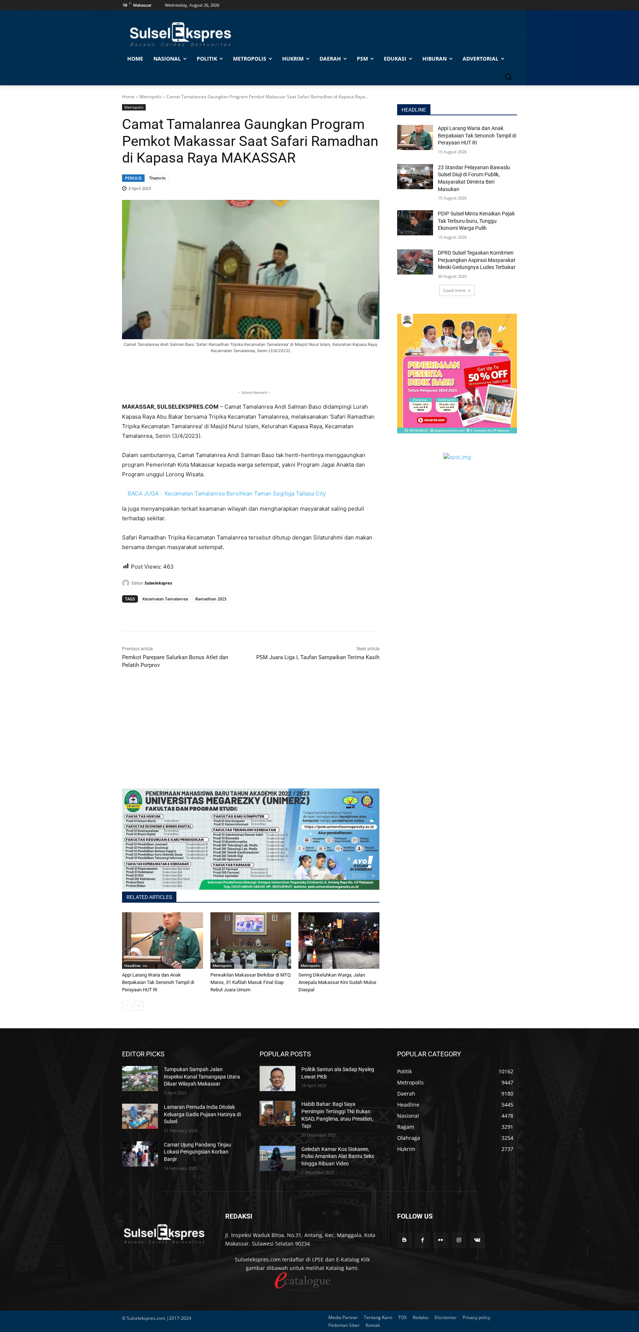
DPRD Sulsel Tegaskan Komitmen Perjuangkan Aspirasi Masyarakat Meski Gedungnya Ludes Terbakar (476, 260)
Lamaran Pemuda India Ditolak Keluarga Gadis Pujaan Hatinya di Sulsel (202, 1114)
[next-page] (138, 1006)
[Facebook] (129, 613)
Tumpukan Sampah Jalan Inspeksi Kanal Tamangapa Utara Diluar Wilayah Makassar (202, 1076)
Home (128, 96)
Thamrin (157, 178)
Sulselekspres (158, 583)
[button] (508, 76)
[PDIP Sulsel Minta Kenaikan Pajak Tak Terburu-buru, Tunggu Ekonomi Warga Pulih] (415, 222)
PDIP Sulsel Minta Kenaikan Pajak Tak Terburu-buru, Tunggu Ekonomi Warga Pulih (476, 221)
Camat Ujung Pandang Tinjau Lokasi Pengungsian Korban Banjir (197, 1152)
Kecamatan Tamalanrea (165, 599)
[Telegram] (180, 613)
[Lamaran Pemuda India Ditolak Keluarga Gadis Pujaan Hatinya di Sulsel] (140, 1116)
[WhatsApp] (163, 613)
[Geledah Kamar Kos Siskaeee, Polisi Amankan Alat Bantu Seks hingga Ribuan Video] (277, 1158)
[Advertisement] (250, 736)
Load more (454, 290)
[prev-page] (126, 1006)
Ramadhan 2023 (210, 599)
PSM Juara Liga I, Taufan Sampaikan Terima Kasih (317, 657)
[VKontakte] (477, 1240)
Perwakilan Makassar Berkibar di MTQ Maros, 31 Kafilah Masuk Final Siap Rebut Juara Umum (250, 982)
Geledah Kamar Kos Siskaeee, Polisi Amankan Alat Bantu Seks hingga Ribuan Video (337, 1156)
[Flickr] (440, 1240)
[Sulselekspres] (127, 583)
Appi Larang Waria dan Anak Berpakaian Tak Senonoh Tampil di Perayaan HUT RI (158, 982)
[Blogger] (404, 1240)
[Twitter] (146, 613)
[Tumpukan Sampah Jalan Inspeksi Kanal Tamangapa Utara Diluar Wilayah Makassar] (140, 1078)
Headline (132, 965)
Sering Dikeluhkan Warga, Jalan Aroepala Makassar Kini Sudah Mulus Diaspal (337, 982)
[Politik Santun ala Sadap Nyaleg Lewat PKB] (277, 1078)
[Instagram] (459, 1240)
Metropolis (150, 96)
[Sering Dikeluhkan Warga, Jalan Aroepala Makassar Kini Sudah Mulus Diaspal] (338, 940)
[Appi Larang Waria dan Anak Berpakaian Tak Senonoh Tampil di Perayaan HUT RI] (162, 940)
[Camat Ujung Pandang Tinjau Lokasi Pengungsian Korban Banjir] (140, 1153)
